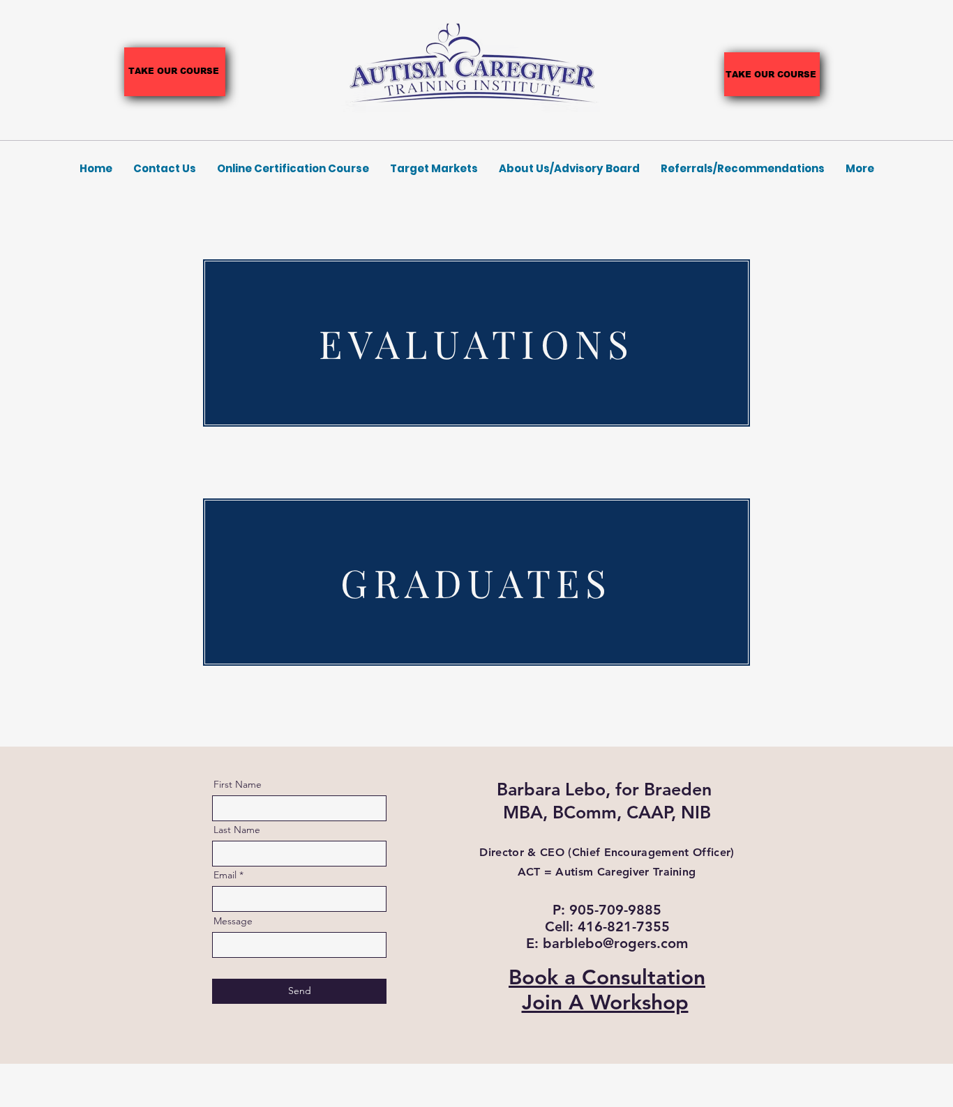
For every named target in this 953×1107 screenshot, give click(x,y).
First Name (237, 784)
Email (225, 875)
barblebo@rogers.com (615, 943)
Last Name (236, 829)
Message (233, 921)
